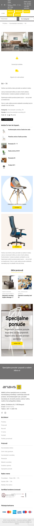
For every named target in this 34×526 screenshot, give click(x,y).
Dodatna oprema (6, 465)
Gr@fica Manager (6, 291)
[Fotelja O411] (4, 167)
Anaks (8, 112)
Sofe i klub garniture (7, 451)
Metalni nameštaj (6, 462)
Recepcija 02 (11, 158)
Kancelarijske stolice (7, 448)
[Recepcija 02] (4, 160)
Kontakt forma (10, 407)
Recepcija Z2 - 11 (13, 144)
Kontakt (17, 14)
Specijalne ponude (6, 469)
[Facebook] (1, 5)
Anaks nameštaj (11, 520)
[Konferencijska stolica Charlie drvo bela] (4, 131)
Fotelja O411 (11, 165)
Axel (19, 291)
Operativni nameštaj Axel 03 (25, 296)
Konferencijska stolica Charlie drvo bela (19, 129)
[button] (3, 286)
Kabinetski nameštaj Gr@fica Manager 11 (7, 296)
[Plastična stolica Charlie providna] (4, 138)
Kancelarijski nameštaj (16, 23)
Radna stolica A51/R (13, 151)
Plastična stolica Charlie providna (17, 136)
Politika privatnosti (6, 438)
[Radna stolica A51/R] (4, 152)
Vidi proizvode (20, 5)
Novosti (26, 11)
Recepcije (4, 458)
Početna (10, 11)
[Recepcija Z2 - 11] (4, 145)
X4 (25, 23)
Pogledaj (17, 207)
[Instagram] (4, 5)
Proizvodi (19, 11)
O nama (10, 14)
